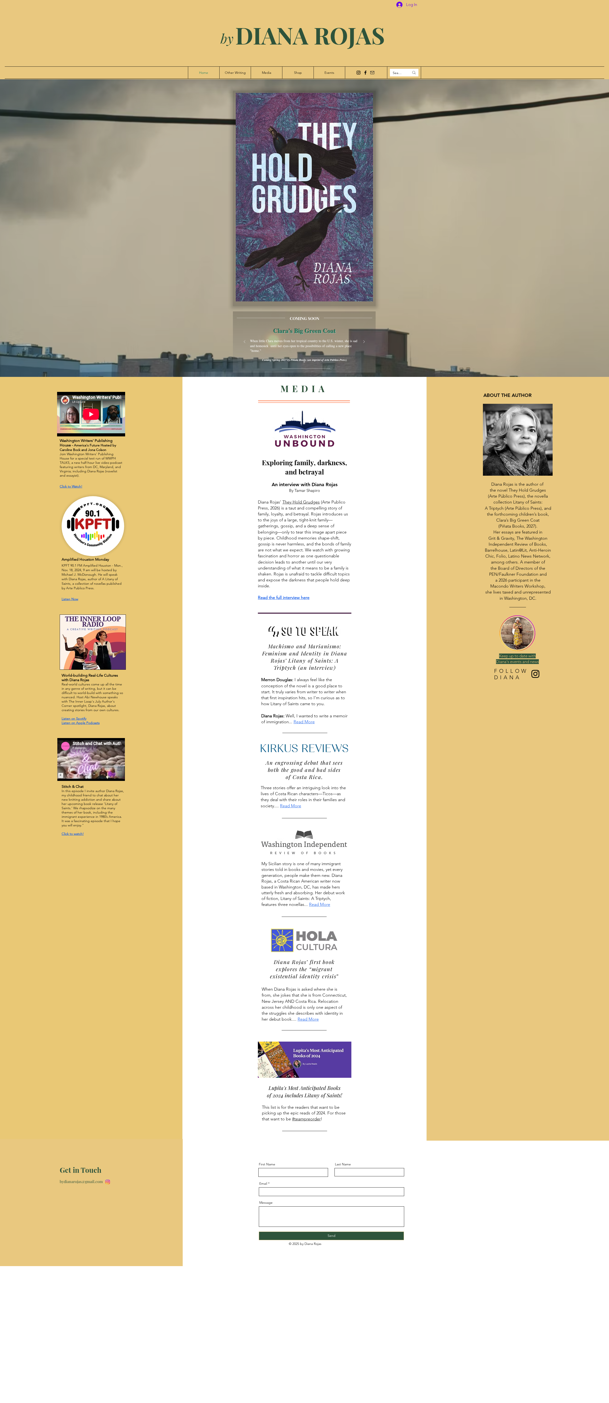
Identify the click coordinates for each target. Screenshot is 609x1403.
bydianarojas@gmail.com (81, 1181)
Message (266, 1202)
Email (263, 1183)
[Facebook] (365, 72)
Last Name (343, 1164)
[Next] (364, 342)
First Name (267, 1164)
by (227, 38)
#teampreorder (306, 1119)
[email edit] (372, 72)
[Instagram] (358, 72)
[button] (304, 197)
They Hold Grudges (301, 502)
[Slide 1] (304, 362)
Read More (290, 806)
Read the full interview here (283, 597)
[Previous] (244, 342)
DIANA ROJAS (299, 35)
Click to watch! (73, 834)
